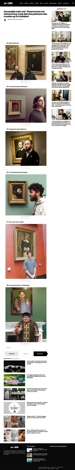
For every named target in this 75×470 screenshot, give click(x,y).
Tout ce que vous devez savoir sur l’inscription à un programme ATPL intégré (37, 362)
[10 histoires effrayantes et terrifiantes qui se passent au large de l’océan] (29, 460)
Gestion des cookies (42, 468)
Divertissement (53, 3)
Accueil (21, 3)
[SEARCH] (73, 3)
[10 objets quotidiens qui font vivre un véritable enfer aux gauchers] (29, 455)
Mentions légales (51, 468)
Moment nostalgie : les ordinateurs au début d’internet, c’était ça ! (40, 449)
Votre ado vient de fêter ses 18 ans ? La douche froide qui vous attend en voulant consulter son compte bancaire (61, 66)
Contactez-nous (60, 467)
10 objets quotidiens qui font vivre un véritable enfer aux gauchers (40, 454)
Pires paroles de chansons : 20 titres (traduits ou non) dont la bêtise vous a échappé (37, 404)
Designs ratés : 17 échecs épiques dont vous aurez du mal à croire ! (36, 417)
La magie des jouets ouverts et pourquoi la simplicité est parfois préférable (36, 376)
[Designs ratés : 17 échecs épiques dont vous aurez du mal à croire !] (14, 422)
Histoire (46, 3)
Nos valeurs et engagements (43, 467)
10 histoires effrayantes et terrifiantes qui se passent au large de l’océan (39, 460)
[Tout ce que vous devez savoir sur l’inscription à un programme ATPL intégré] (14, 366)
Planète (37, 3)
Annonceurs (53, 467)
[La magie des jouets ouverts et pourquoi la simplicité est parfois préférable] (14, 380)
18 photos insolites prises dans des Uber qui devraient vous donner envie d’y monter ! (37, 390)
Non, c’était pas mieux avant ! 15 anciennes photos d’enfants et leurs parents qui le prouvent (37, 431)
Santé (41, 3)
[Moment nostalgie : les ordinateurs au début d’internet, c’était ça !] (29, 450)
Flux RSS (56, 468)
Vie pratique (66, 3)
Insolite (60, 3)
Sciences (31, 3)
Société (26, 3)
